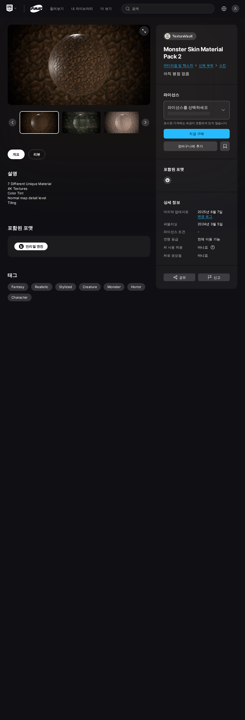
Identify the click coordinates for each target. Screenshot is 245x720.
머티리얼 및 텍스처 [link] (178, 65)
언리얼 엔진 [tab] (35, 246)
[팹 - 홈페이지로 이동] (36, 8)
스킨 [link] (222, 65)
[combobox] (171, 8)
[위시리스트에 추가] (225, 146)
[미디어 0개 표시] (39, 122)
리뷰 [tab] (36, 154)
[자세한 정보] (213, 247)
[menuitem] (56, 8)
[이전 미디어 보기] (12, 122)
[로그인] (235, 8)
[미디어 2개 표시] (123, 122)
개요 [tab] (16, 154)
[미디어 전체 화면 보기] (144, 31)
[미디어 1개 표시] (81, 122)
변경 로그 (205, 216)
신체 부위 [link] (206, 65)
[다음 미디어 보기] (145, 122)
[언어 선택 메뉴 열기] (224, 8)
